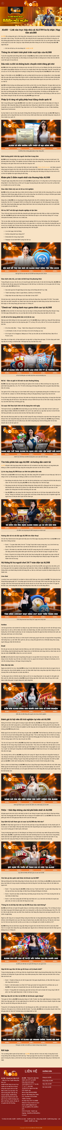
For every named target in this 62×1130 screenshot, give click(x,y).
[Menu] (2, 3)
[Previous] (3, 16)
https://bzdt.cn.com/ (44, 167)
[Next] (58, 16)
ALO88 (3, 465)
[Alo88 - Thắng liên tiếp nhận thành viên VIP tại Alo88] (31, 3)
